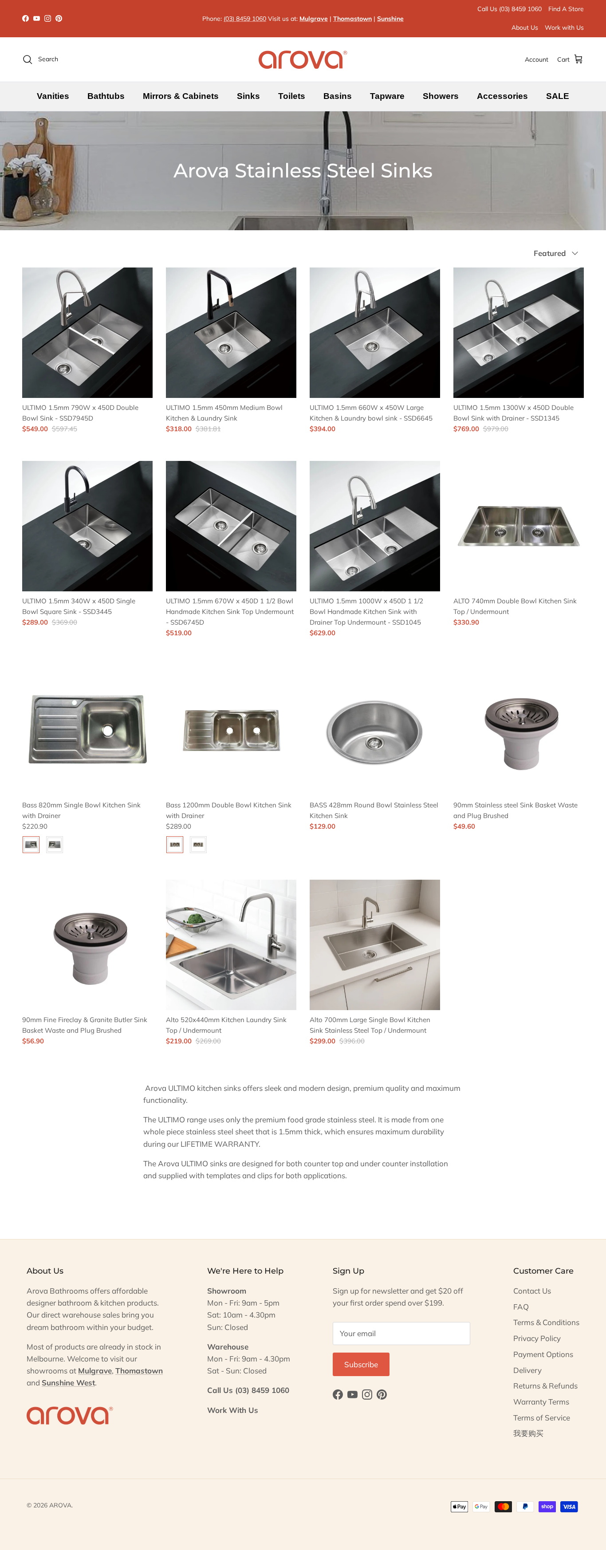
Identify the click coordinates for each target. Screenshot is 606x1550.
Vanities (53, 96)
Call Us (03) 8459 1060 (509, 9)
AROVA (60, 1505)
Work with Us (564, 27)
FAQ (521, 1306)
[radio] (31, 844)
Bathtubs (106, 96)
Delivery (527, 1370)
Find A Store (566, 9)
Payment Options (543, 1354)
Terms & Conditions (546, 1322)
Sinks (248, 96)
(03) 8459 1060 (245, 19)
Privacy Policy (537, 1338)
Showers (441, 96)
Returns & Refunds (545, 1385)
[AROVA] (303, 59)
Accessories (502, 96)
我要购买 (528, 1433)
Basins (337, 96)
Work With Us (232, 1410)
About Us (525, 27)
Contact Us (532, 1290)
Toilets (291, 96)
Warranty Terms (541, 1401)
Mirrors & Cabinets (181, 96)
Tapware (387, 96)
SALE (557, 96)
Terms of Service (541, 1417)
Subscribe (361, 1364)
